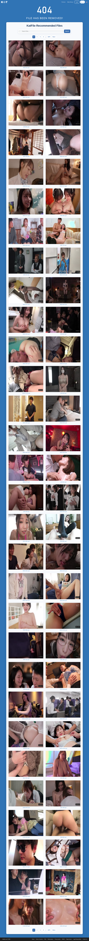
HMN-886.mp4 (63, 215)
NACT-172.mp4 (26, 866)
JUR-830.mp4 (26, 126)
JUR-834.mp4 (63, 334)
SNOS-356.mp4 (26, 452)
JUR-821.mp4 (26, 748)
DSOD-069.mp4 (63, 689)
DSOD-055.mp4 (63, 422)
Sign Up (82, 2)
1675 (49, 36)
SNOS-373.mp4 (26, 482)
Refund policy (50, 939)
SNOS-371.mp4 (26, 215)
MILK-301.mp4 (26, 778)
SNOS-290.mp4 (26, 245)
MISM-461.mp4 (63, 156)
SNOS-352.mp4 (26, 334)
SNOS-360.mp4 (63, 452)
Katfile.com (4, 939)
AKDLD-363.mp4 (63, 274)
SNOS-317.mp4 (63, 186)
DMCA (63, 939)
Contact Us (85, 939)
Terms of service (39, 939)
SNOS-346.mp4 (63, 570)
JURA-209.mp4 (63, 926)
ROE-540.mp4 (63, 67)
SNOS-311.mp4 (26, 304)
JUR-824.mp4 (26, 689)
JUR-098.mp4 (63, 126)
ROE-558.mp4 (26, 630)
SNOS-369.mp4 (26, 600)
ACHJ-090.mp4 (26, 541)
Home (33, 939)
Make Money (70, 2)
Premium (63, 2)
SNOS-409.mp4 (63, 600)
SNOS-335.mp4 (63, 511)
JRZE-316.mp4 (26, 97)
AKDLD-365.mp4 (63, 630)
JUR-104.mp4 (26, 274)
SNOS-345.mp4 (26, 422)
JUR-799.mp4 (63, 807)
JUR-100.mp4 (26, 511)
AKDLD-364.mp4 (63, 748)
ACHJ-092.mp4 (63, 97)
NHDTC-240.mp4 (26, 393)
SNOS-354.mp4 (63, 304)
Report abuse (69, 939)
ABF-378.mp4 (26, 156)
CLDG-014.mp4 (26, 837)
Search (67, 31)
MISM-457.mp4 (63, 896)
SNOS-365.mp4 (26, 363)
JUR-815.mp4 (63, 482)
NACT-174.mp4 (63, 866)
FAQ (45, 939)
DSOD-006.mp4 (63, 718)
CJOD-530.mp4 (26, 926)
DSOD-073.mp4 (63, 363)
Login (77, 2)
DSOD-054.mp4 (26, 896)
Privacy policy (57, 939)
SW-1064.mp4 (63, 541)
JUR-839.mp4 (63, 393)
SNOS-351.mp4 (26, 570)
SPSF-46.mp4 (26, 659)
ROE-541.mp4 (26, 67)
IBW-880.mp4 (63, 837)
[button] (87, 2)
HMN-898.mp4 (63, 659)
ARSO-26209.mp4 (26, 718)
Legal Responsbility (77, 939)
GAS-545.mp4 (63, 778)
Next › (54, 36)
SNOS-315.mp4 (26, 186)
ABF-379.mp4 (63, 245)
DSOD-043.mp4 (26, 807)
